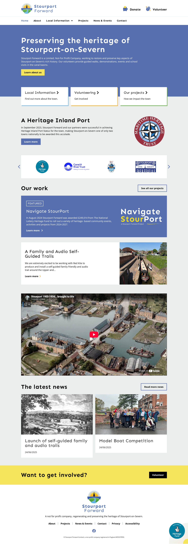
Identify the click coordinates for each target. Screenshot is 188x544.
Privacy (116, 523)
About (37, 20)
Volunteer (160, 9)
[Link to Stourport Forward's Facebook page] (94, 531)
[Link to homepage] (38, 8)
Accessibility (132, 523)
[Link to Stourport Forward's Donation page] (125, 9)
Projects (83, 20)
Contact (122, 20)
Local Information (57, 20)
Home (24, 20)
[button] (169, 167)
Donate (135, 9)
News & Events (102, 20)
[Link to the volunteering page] (148, 9)
